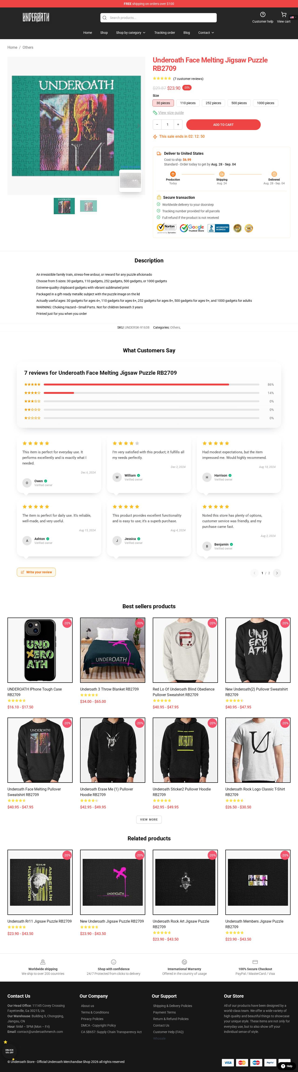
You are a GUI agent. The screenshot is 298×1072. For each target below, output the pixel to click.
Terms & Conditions (95, 1012)
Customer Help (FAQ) (168, 1032)
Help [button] (289, 1066)
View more (149, 819)
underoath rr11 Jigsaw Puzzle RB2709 (39, 921)
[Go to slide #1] (64, 206)
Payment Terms (164, 1012)
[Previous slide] (15, 126)
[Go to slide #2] (88, 206)
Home (12, 47)
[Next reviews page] (277, 573)
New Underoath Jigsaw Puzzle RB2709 (112, 921)
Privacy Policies (92, 1019)
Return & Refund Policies (171, 1019)
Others (28, 47)
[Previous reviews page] (254, 573)
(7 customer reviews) (188, 79)
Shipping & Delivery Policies (172, 1006)
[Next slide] (138, 126)
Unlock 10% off (9, 1051)
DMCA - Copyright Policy (98, 1025)
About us (87, 1006)
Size (156, 95)
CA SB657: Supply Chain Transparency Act (111, 1032)
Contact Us (161, 1025)
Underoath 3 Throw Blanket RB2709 (109, 689)
